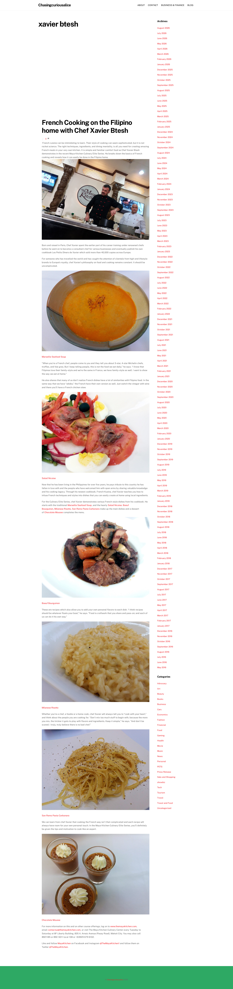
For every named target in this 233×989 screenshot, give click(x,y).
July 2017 (161, 594)
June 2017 (162, 600)
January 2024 (163, 189)
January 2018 (163, 563)
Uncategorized (164, 808)
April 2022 (162, 298)
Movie (160, 746)
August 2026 (163, 28)
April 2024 (162, 173)
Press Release (164, 772)
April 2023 (162, 236)
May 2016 (161, 667)
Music (160, 751)
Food (159, 730)
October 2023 (164, 205)
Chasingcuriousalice (115, 980)
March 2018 (162, 553)
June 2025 (162, 101)
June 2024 (162, 163)
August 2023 (163, 215)
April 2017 (162, 610)
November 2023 (165, 199)
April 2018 (162, 548)
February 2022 (164, 309)
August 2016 (163, 652)
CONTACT (153, 5)
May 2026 (162, 43)
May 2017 (161, 605)
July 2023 (162, 220)
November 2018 (164, 511)
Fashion (161, 720)
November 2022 (165, 262)
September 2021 (165, 335)
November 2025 (165, 75)
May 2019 (161, 480)
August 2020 (163, 402)
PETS (159, 766)
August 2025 (163, 90)
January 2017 (163, 626)
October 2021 (163, 329)
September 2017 (165, 584)
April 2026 (162, 49)
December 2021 (164, 319)
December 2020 (165, 381)
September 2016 (165, 646)
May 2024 (162, 168)
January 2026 (163, 64)
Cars (159, 709)
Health (160, 740)
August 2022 (163, 277)
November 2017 (164, 574)
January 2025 (163, 127)
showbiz (161, 782)
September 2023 (165, 210)
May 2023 (162, 231)
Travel (160, 798)
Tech (159, 787)
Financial (161, 725)
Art (158, 689)
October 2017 (163, 579)
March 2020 (163, 428)
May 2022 (162, 293)
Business (161, 704)
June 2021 (162, 350)
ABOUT (141, 5)
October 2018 (163, 517)
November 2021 (164, 324)
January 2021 (163, 376)
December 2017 (164, 569)
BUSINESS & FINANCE (172, 5)
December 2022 (165, 257)
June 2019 (162, 475)
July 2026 (161, 33)
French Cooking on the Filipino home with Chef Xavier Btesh (87, 126)
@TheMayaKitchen (58, 947)
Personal (161, 761)
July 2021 (161, 345)
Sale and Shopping (166, 777)
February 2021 (164, 371)
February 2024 (164, 184)
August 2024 (163, 153)
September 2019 (165, 459)
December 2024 (165, 132)
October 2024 (164, 142)
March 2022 (163, 303)
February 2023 (164, 246)
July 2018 (161, 532)
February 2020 (164, 433)
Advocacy (162, 683)
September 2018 (165, 522)
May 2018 (161, 543)
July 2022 (161, 283)
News (160, 756)
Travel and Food (165, 803)
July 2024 (162, 158)
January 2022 (163, 314)
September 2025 (165, 85)
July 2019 (161, 470)
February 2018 (164, 558)
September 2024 (165, 147)
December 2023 (165, 194)
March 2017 (162, 615)
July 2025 (162, 95)
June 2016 (162, 662)
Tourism (161, 792)
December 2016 (164, 631)
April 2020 (162, 423)
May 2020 (162, 418)
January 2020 (163, 439)
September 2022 (165, 272)
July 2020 (161, 407)
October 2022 (163, 267)
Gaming (161, 735)
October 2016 (163, 641)
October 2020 (163, 392)
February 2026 (164, 59)
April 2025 (162, 111)
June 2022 (162, 288)
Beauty (160, 694)
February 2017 (164, 620)
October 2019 (163, 454)
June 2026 (162, 38)
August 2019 (163, 464)
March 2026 (163, 54)
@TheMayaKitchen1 (109, 943)
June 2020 (162, 413)
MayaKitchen (64, 943)
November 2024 (165, 137)
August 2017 (163, 589)
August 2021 (163, 340)
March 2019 (162, 491)
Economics (162, 714)
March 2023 (163, 241)
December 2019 (164, 444)
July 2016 (161, 657)
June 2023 (162, 225)
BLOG (190, 5)
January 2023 (163, 251)
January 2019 (163, 501)
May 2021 (161, 355)
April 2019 (162, 485)
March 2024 (163, 179)
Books (160, 699)
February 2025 (164, 121)
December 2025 (165, 69)
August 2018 (163, 527)
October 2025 (164, 80)
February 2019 (164, 496)
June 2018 (162, 537)
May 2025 (162, 106)
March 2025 (163, 116)
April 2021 (162, 361)
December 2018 (164, 506)
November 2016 (164, 636)
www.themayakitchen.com (123, 926)
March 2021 (162, 366)
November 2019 (164, 449)
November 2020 (165, 387)
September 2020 (165, 397)
